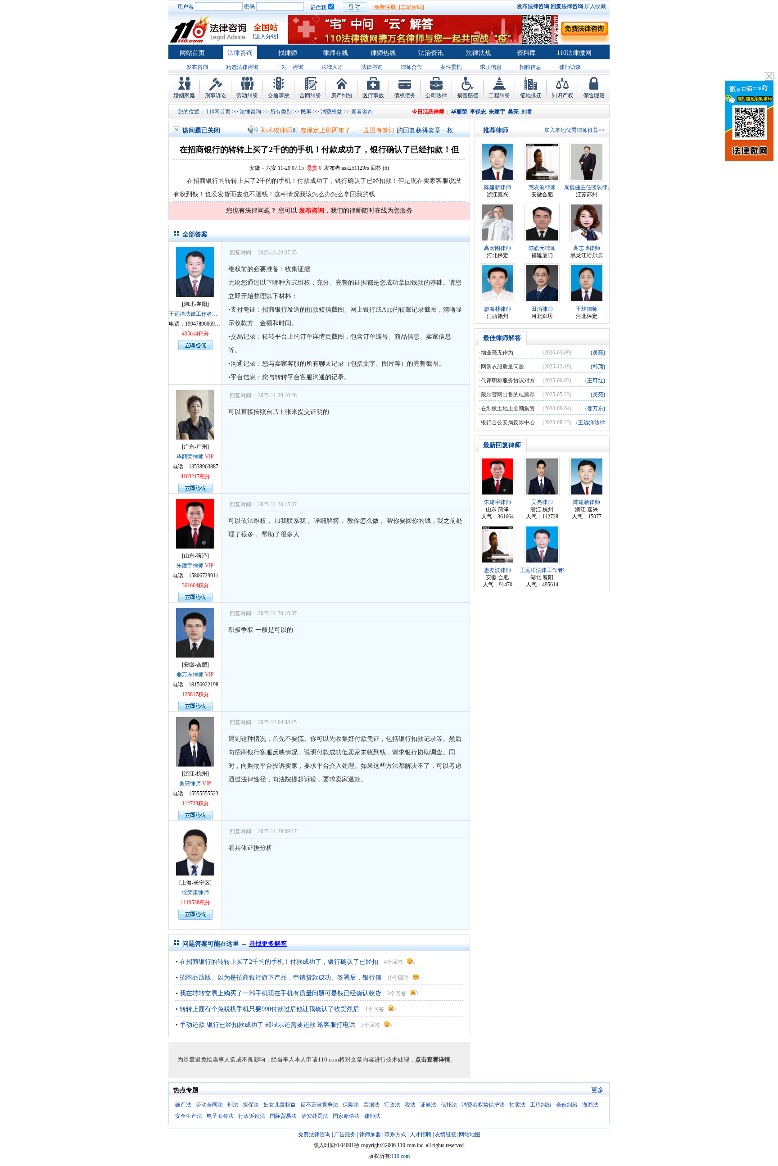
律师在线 (335, 53)
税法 (410, 1105)
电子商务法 (220, 1116)
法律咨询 (240, 53)
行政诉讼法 (251, 1116)
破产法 (183, 1105)
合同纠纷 (310, 95)
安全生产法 (188, 1116)
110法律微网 (574, 53)
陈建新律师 (497, 187)
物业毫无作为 (497, 352)
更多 (597, 1090)
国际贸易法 (283, 1116)
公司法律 (436, 95)
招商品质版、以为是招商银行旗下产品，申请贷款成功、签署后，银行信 (280, 977)
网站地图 (469, 1134)
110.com (400, 1156)
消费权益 (331, 112)
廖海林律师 (497, 309)
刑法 (232, 1105)
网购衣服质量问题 (502, 366)
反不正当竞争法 (319, 1105)
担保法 (251, 1105)
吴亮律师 (190, 783)
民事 (306, 112)
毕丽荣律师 (190, 457)
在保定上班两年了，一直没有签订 (347, 130)
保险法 (351, 1105)
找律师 (287, 53)
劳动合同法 (209, 1105)
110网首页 (218, 112)
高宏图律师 (497, 248)
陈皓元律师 (542, 248)
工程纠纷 (499, 95)
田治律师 (542, 309)
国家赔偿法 (346, 1116)
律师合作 (411, 67)
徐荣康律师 (195, 892)
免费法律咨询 (314, 1134)
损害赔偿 (468, 95)
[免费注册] (385, 7)
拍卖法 (517, 1105)
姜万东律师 (190, 674)
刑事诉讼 (215, 95)
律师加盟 (370, 1134)
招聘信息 (530, 67)
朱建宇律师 (190, 566)
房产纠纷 (342, 95)
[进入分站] (265, 36)
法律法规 (478, 53)
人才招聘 (420, 1134)
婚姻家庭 (184, 95)
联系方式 (395, 1134)
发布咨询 (197, 67)
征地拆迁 (531, 95)
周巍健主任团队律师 (588, 187)
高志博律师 (586, 248)
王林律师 (586, 309)
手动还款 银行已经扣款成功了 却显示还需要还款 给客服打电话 (267, 1024)
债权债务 (405, 95)
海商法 (590, 1105)
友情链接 (446, 1134)
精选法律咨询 (242, 67)
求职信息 (491, 67)
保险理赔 (594, 95)
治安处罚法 (314, 1116)
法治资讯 (430, 53)
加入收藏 (595, 6)
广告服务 (345, 1134)
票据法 (371, 1105)
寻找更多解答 (268, 943)
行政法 (392, 1105)
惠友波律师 (542, 187)
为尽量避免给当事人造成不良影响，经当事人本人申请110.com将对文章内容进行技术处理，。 (316, 1059)
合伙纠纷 (567, 1105)
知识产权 (562, 95)
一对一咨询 (289, 67)
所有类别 (281, 112)
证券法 (428, 1105)
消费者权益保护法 (483, 1105)
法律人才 (332, 67)
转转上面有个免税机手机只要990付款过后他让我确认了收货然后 (269, 1009)
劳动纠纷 (247, 95)
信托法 (449, 1105)
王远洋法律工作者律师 (196, 314)
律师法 (372, 1116)
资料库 (526, 53)
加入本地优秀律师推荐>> (574, 130)
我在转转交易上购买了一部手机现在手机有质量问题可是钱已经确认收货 (280, 993)
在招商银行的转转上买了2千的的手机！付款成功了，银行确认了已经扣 (279, 961)
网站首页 (192, 53)
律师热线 (383, 53)
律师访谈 (570, 67)
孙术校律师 (276, 130)
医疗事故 (373, 95)
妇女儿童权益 (279, 1105)
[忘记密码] (411, 7)
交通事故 (278, 95)
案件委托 (451, 67)
